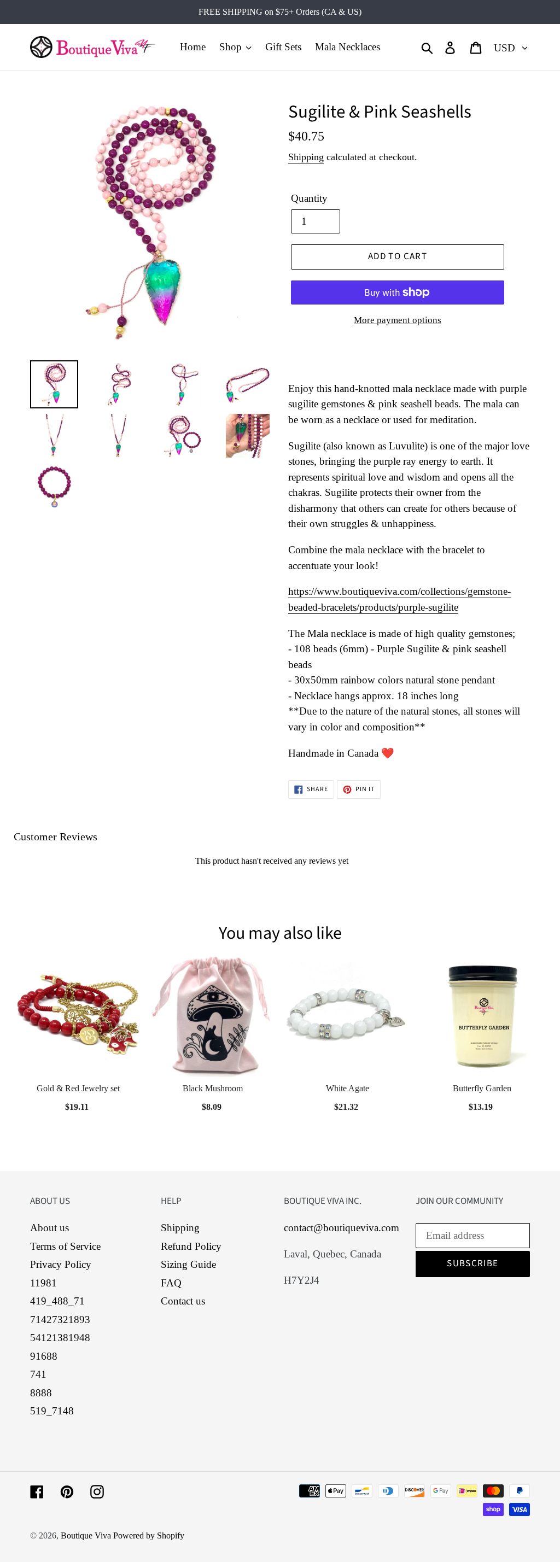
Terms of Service (65, 1246)
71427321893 (60, 1319)
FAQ (171, 1283)
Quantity (309, 198)
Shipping (306, 156)
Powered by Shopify (148, 1535)
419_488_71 (57, 1301)
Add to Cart (213, 1103)
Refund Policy (191, 1246)
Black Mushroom (213, 1088)
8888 (41, 1393)
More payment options (397, 320)
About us (49, 1227)
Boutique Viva (87, 1535)
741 (38, 1374)
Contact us (183, 1301)
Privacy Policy (60, 1264)
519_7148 (52, 1411)
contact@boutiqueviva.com (341, 1227)
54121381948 (60, 1337)
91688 (43, 1356)
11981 (43, 1283)
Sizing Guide (188, 1264)
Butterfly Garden (482, 1088)
